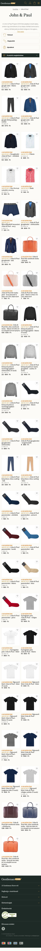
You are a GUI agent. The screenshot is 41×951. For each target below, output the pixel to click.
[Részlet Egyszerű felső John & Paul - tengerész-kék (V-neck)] (11, 775)
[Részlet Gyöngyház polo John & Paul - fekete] (30, 636)
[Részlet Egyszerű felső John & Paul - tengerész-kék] (30, 739)
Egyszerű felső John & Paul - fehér (30, 683)
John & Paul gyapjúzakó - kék (11, 260)
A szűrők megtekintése (15, 55)
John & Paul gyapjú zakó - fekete (11, 85)
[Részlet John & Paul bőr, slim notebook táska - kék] (30, 811)
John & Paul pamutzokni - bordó (10, 548)
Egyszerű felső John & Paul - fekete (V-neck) (9, 718)
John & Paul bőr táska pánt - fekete (29, 294)
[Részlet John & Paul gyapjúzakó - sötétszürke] (30, 209)
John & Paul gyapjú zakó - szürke (30, 85)
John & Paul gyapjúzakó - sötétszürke (30, 223)
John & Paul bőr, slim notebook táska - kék (29, 824)
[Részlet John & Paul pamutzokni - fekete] (11, 568)
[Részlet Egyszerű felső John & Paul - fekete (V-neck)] (11, 703)
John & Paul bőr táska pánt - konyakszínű (10, 294)
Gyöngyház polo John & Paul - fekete (28, 651)
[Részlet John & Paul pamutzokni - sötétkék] (11, 500)
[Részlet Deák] (30, 175)
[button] (17, 64)
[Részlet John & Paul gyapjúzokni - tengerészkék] (30, 427)
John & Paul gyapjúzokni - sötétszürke (10, 443)
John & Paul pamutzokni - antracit (30, 514)
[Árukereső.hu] (9, 915)
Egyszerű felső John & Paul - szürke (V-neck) (9, 754)
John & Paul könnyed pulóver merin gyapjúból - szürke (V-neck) (30, 368)
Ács (11, 188)
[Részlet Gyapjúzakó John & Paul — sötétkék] (11, 141)
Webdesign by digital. (32, 935)
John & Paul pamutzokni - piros (10, 617)
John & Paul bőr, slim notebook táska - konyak (10, 859)
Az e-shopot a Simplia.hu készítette (15, 935)
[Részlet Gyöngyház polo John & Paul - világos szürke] (30, 602)
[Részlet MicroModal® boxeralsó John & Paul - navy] (11, 209)
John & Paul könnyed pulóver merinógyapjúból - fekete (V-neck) (30, 330)
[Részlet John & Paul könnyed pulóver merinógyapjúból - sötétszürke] (11, 389)
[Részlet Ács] (11, 175)
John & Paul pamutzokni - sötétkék (10, 514)
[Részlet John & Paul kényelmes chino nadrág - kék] (11, 463)
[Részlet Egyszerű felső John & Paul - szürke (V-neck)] (11, 739)
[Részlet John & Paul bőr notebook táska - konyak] (30, 245)
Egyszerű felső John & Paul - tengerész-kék (30, 752)
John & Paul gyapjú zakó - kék (30, 119)
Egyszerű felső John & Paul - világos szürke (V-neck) (29, 790)
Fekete (32, 154)
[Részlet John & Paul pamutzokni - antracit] (30, 500)
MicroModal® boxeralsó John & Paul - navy (11, 225)
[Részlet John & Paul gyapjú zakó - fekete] (11, 70)
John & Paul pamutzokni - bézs (30, 582)
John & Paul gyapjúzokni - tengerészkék (30, 442)
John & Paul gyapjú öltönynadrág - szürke (10, 120)
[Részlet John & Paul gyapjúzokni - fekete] (30, 389)
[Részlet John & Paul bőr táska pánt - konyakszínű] (11, 279)
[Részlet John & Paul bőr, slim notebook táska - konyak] (11, 845)
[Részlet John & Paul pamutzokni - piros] (11, 602)
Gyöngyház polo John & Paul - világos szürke (29, 617)
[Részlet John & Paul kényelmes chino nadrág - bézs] (30, 463)
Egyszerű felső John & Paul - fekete (30, 716)
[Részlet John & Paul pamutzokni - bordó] (11, 534)
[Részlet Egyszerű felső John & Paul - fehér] (30, 671)
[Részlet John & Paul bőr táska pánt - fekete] (30, 279)
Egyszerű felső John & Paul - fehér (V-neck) (11, 684)
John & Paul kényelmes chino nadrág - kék (10, 479)
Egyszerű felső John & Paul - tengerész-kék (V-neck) (11, 788)
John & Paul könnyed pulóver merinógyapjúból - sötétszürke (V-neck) (10, 368)
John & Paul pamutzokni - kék (30, 548)
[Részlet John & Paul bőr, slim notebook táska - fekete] (11, 313)
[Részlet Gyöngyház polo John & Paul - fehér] (11, 636)
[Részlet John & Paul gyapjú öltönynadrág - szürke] (11, 105)
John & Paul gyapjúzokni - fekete (30, 404)
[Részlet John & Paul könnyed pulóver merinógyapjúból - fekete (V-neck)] (30, 313)
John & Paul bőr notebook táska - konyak (30, 259)
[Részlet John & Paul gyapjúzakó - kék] (11, 245)
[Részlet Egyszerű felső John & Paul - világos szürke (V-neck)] (30, 775)
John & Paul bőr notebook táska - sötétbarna (11, 824)
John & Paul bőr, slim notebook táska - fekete (10, 327)
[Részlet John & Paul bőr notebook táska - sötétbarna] (11, 811)
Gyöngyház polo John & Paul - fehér (10, 651)
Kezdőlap (15, 9)
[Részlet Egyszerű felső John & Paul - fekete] (30, 703)
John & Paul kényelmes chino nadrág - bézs (30, 479)
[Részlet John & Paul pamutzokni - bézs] (30, 568)
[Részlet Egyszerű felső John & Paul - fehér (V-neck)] (11, 671)
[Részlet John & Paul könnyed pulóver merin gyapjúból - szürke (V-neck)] (30, 351)
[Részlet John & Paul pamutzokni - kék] (30, 534)
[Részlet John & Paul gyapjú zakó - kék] (30, 105)
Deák (32, 188)
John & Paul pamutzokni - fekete (10, 582)
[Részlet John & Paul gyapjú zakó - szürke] (30, 70)
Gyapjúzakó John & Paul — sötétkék (10, 155)
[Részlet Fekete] (30, 141)
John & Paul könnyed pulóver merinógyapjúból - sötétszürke (10, 406)
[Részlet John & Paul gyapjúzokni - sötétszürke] (11, 427)
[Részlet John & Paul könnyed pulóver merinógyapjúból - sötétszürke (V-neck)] (11, 351)
